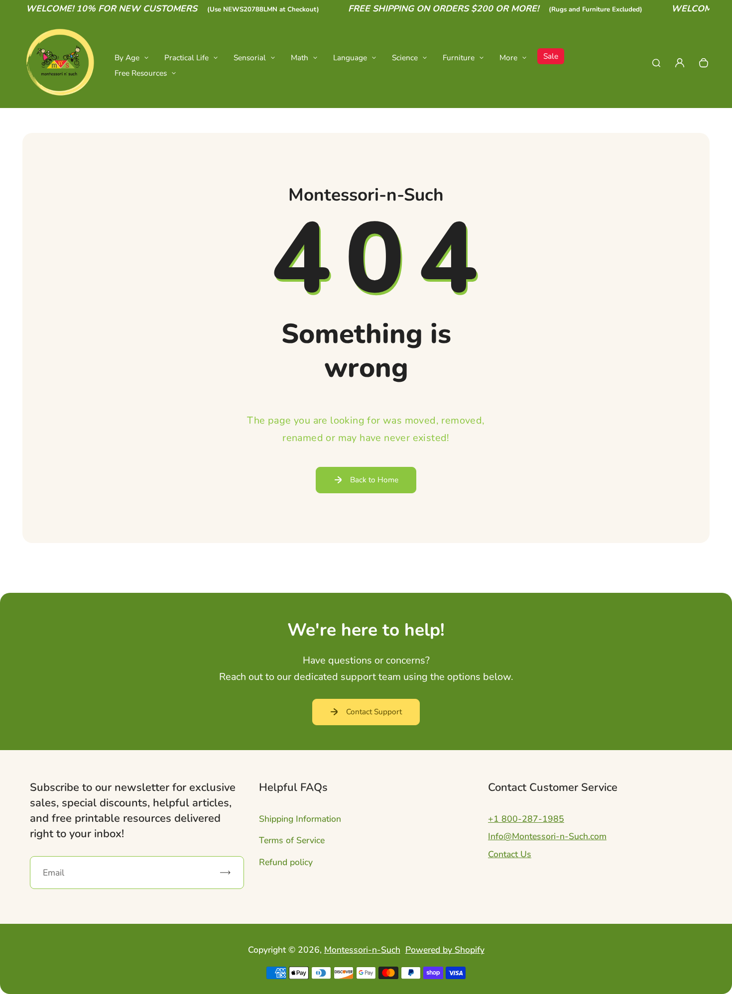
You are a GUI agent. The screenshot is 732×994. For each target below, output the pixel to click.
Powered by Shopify (445, 950)
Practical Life (186, 57)
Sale (550, 56)
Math (299, 57)
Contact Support (374, 711)
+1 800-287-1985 (526, 819)
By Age (127, 57)
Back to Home (374, 479)
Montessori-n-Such (362, 950)
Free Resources (141, 73)
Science (405, 57)
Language (350, 57)
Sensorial (250, 57)
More (508, 57)
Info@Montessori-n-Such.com (547, 836)
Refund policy (286, 862)
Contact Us (509, 854)
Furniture (459, 57)
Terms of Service (292, 840)
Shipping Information (300, 819)
